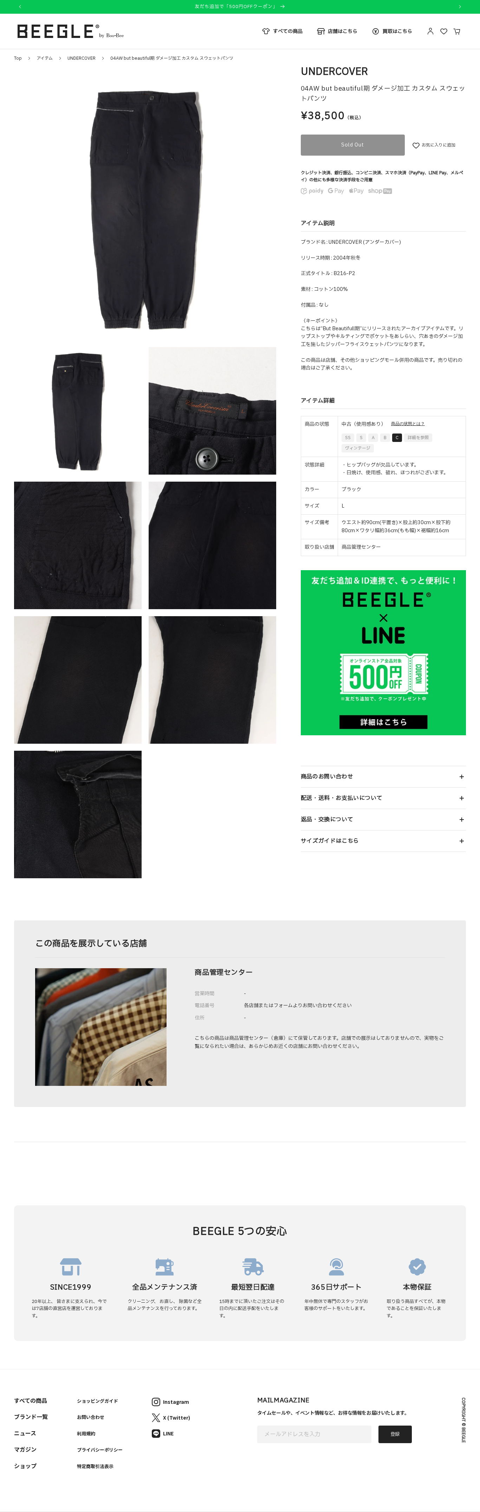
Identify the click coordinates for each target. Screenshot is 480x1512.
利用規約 (86, 1433)
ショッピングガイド (97, 1400)
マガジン (25, 1449)
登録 (395, 1434)
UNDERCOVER (81, 58)
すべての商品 (30, 1400)
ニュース (25, 1433)
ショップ (25, 1465)
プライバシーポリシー (100, 1449)
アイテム (45, 58)
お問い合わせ (90, 1417)
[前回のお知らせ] (20, 6)
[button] (383, 776)
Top (18, 58)
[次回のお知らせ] (460, 6)
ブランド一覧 (31, 1416)
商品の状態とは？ (408, 424)
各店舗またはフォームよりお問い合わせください (298, 1005)
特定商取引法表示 (95, 1466)
